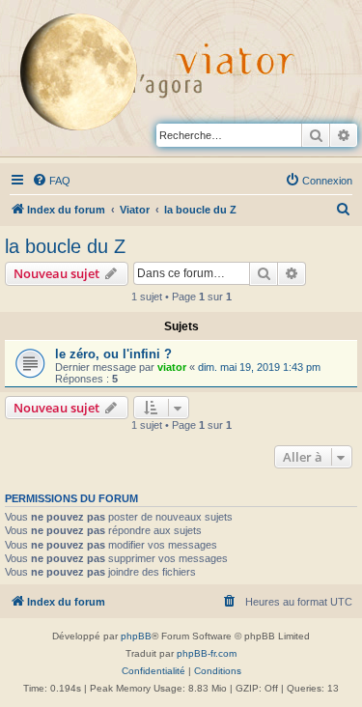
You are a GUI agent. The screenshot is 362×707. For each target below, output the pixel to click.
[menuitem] (51, 180)
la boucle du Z (65, 246)
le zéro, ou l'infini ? (113, 354)
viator (171, 367)
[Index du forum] (92, 76)
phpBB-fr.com (207, 653)
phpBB (136, 636)
